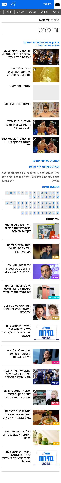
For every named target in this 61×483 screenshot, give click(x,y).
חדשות (44, 12)
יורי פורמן (44, 20)
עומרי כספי (45, 173)
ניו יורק (25, 173)
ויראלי (9, 12)
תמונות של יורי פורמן (46, 161)
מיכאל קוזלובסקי (22, 177)
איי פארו (6, 173)
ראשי (56, 12)
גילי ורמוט (47, 177)
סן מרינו (55, 180)
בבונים (56, 177)
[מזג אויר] (13, 4)
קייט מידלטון (8, 180)
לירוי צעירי (36, 177)
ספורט (20, 12)
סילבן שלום (16, 173)
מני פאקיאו (7, 177)
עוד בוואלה (52, 219)
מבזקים (32, 12)
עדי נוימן (55, 173)
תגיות (47, 4)
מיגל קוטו (34, 173)
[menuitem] (45, 12)
